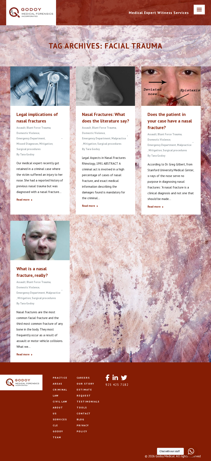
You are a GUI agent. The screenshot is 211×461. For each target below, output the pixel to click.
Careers (83, 377)
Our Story (85, 383)
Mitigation (46, 144)
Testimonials (88, 401)
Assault (21, 127)
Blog (80, 419)
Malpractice (118, 138)
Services (60, 419)
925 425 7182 (117, 385)
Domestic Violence (27, 133)
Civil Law (60, 401)
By (25, 154)
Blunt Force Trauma (38, 127)
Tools (82, 407)
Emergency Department (30, 138)
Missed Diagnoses (27, 144)
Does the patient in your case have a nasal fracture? (170, 120)
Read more (22, 199)
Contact (84, 413)
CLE (55, 425)
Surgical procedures (28, 149)
